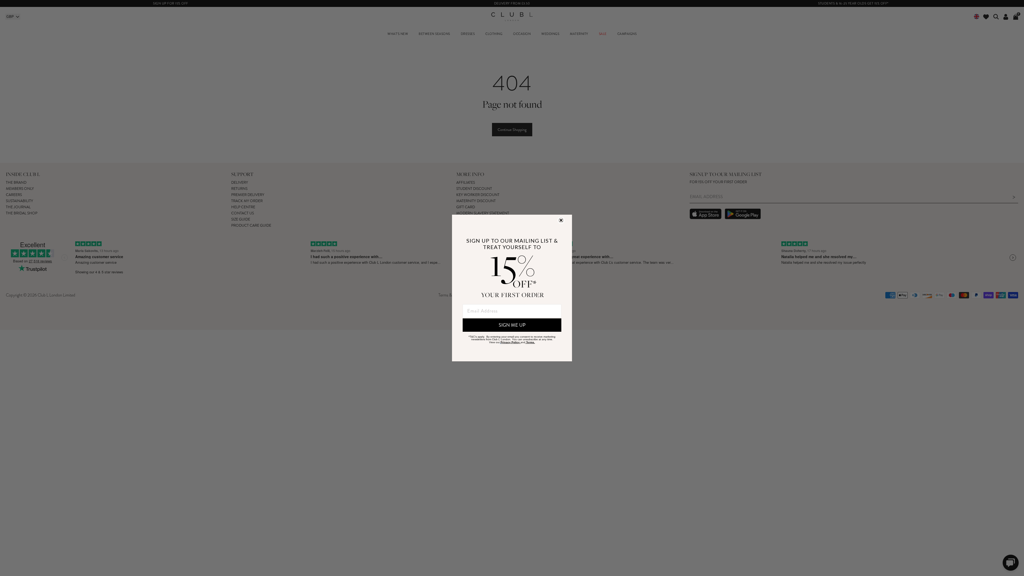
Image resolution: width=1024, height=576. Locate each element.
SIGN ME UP (512, 325)
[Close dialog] (561, 220)
